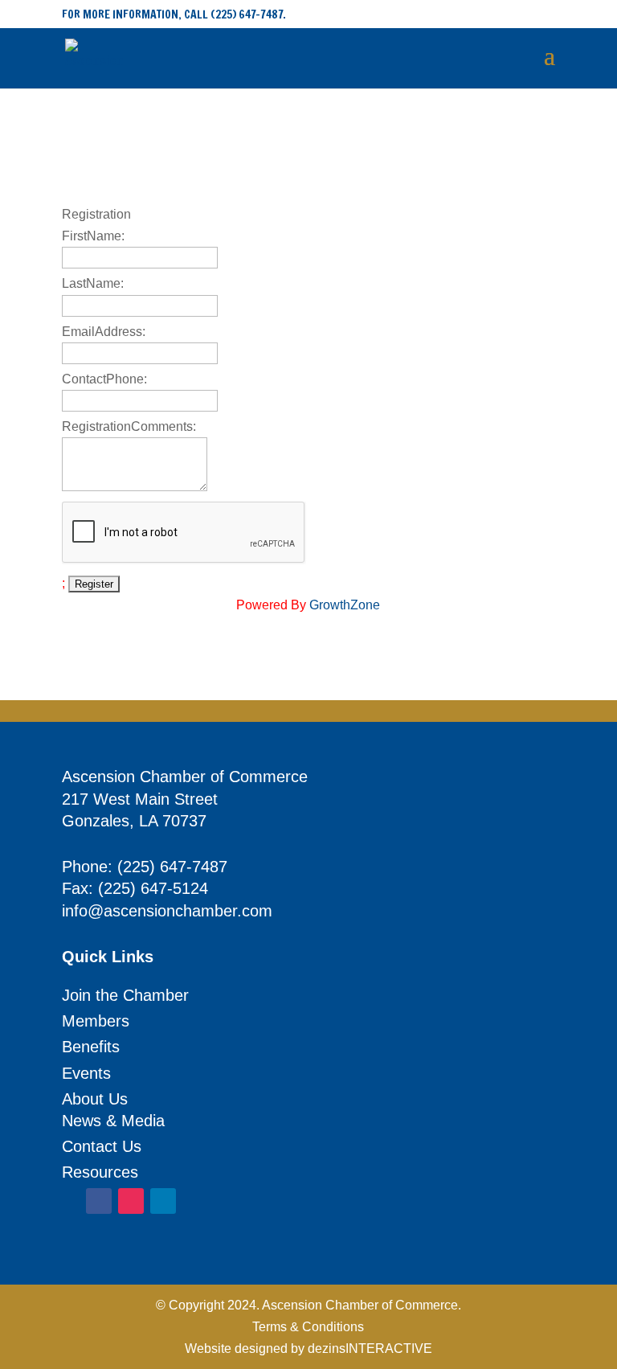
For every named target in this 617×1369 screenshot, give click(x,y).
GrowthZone (344, 605)
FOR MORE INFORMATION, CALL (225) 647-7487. (174, 14)
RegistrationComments (127, 426)
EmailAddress (102, 331)
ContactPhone (103, 379)
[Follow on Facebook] (99, 1201)
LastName (91, 283)
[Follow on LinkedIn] (163, 1201)
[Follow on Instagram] (131, 1201)
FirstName (91, 236)
